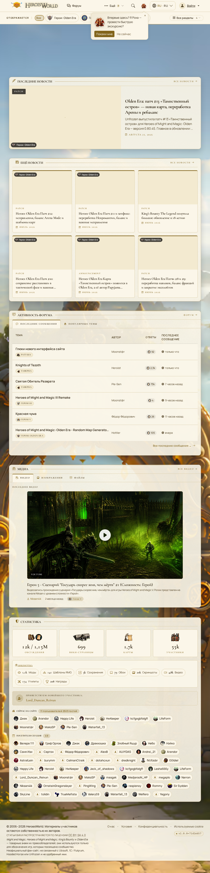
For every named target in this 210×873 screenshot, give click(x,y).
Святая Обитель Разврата (35, 381)
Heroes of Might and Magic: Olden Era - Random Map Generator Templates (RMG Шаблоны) (62, 430)
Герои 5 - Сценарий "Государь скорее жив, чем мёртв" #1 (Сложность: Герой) (90, 584)
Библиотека (25, 665)
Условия (126, 826)
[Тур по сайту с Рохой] (143, 5)
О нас (111, 826)
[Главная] (34, 5)
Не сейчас (124, 34)
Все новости (184, 81)
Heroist (116, 368)
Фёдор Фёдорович (123, 416)
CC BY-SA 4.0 (77, 835)
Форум (189, 315)
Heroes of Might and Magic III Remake (43, 397)
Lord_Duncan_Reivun (41, 700)
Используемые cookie (188, 826)
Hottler (116, 433)
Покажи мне (104, 34)
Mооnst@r (118, 352)
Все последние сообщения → (172, 445)
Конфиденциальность (153, 826)
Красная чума (26, 414)
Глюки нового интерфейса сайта (40, 349)
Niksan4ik (35, 599)
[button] (189, 5)
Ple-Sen (116, 384)
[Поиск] (133, 5)
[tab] (36, 324)
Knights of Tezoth (28, 365)
